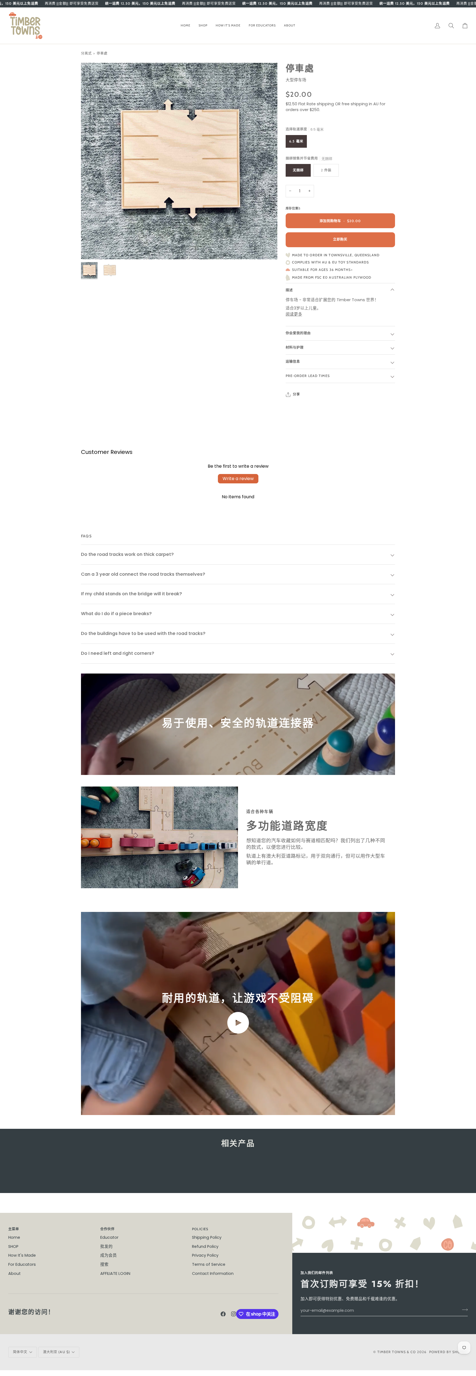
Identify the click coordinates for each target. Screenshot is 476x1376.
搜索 (104, 1264)
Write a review (238, 478)
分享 (296, 394)
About (14, 1273)
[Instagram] (233, 1314)
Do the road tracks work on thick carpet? (127, 554)
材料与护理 (295, 347)
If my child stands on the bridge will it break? (131, 594)
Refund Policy (205, 1246)
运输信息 (293, 361)
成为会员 (108, 1255)
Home (14, 1237)
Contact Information (213, 1273)
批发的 (106, 1246)
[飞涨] (91, 249)
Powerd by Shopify (448, 1352)
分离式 (86, 53)
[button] (203, 25)
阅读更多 (294, 314)
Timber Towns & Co (396, 1352)
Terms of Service (208, 1264)
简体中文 (20, 1352)
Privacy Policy (205, 1255)
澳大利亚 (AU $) (56, 1352)
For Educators (22, 1264)
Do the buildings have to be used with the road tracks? (143, 633)
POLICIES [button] (200, 1229)
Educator (109, 1237)
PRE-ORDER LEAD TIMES (308, 376)
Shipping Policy (206, 1237)
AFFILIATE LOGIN (115, 1273)
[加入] (463, 1309)
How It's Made (22, 1255)
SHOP (13, 1246)
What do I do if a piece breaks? (116, 613)
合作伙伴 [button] (107, 1229)
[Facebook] (223, 1314)
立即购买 (340, 239)
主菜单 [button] (13, 1229)
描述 (289, 290)
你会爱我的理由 (298, 333)
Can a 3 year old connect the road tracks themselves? (143, 574)
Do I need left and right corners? (117, 653)
